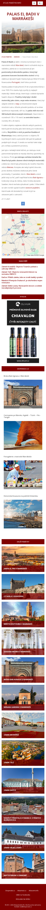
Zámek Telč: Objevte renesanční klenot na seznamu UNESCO (19, 273)
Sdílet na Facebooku (23, 895)
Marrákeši (31, 174)
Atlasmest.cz (21, 891)
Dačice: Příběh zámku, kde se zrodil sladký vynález (22, 277)
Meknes (10, 167)
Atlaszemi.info (34, 891)
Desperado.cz (10, 891)
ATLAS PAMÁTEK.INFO (12, 3)
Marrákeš (20, 65)
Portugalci (16, 82)
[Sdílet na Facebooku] (23, 203)
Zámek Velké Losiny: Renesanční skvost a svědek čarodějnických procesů (22, 287)
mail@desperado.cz (26, 907)
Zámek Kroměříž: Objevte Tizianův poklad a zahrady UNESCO (20, 267)
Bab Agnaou (38, 177)
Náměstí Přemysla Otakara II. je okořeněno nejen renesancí (22, 281)
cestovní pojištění (32, 188)
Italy (17, 104)
